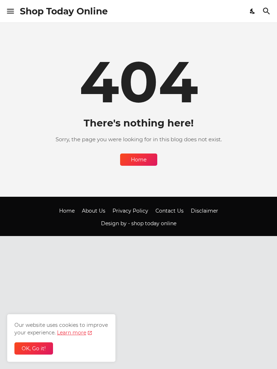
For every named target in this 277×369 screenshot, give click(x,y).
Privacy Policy (130, 211)
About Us (93, 211)
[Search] (267, 11)
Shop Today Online (64, 11)
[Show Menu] (10, 11)
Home (138, 159)
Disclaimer (204, 211)
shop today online (153, 223)
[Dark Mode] (253, 11)
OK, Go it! (34, 348)
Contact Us (169, 211)
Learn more (71, 332)
